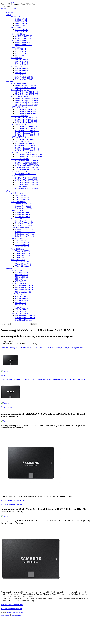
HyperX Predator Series (20, 90)
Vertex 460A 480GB (23, 266)
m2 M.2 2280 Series (18, 40)
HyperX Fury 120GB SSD (25, 86)
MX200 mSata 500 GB (24, 79)
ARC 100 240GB (22, 197)
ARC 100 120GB (22, 195)
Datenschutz (16, 615)
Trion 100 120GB (22, 240)
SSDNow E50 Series (19, 107)
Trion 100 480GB (22, 245)
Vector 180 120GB (22, 251)
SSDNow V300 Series (19, 176)
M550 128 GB (20, 49)
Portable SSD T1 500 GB (25, 318)
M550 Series (15, 47)
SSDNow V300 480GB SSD (26, 184)
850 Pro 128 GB (21, 296)
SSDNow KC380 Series (20, 141)
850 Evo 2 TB (20, 281)
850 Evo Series (16, 270)
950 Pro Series (16, 307)
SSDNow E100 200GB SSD (26, 120)
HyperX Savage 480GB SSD (26, 103)
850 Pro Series (16, 294)
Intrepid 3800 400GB (23, 208)
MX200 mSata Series (19, 75)
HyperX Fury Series (18, 83)
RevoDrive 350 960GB (24, 225)
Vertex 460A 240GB (23, 264)
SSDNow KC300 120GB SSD (27, 129)
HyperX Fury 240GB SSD (25, 88)
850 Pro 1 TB (20, 303)
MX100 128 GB (21, 60)
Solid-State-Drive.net (9, 2)
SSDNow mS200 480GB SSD (27, 169)
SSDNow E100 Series (19, 116)
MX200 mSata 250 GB (24, 77)
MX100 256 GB (21, 62)
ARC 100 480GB (22, 199)
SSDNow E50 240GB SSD (26, 111)
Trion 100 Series (17, 238)
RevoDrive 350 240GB (24, 221)
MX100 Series (16, 58)
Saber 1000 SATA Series (20, 227)
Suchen (4, 324)
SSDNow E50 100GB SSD (26, 109)
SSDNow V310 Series (19, 187)
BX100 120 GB (21, 19)
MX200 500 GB (21, 70)
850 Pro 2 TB (20, 305)
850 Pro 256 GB (21, 298)
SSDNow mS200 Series (20, 159)
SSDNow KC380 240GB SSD (27, 148)
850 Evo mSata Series (19, 283)
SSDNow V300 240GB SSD (26, 182)
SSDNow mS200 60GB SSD (26, 163)
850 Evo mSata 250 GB (24, 288)
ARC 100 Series (17, 193)
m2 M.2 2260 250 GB (23, 36)
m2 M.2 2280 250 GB (23, 43)
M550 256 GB (20, 51)
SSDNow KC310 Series (20, 137)
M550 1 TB (19, 55)
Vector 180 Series (17, 249)
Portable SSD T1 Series (20, 313)
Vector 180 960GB (22, 257)
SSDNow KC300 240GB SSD (27, 133)
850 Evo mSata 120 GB (24, 285)
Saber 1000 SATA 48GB (24, 234)
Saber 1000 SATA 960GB (25, 236)
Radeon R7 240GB (22, 215)
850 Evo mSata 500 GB (24, 290)
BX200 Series (16, 28)
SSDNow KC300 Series (20, 124)
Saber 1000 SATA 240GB (25, 232)
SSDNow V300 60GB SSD (26, 178)
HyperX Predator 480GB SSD (27, 94)
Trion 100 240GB (22, 242)
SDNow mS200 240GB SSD (26, 167)
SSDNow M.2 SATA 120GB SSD (28, 154)
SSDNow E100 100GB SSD (26, 118)
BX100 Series (16, 17)
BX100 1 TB (20, 25)
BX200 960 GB (21, 32)
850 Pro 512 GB (21, 300)
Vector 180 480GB (22, 255)
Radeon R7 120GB (22, 212)
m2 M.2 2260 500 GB (23, 38)
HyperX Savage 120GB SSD (26, 98)
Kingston (9, 81)
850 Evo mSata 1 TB (23, 292)
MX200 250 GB (21, 68)
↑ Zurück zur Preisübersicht (11, 504)
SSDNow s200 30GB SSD (25, 174)
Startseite (9, 12)
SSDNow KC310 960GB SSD (27, 139)
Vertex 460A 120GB (23, 262)
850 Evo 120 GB (21, 273)
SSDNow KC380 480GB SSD (27, 150)
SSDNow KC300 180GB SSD (27, 131)
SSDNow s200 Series (19, 172)
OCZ (8, 191)
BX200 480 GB (21, 30)
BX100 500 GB (21, 23)
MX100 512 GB (21, 64)
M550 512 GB (20, 53)
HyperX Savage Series (19, 96)
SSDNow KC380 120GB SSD (27, 146)
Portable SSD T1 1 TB (24, 320)
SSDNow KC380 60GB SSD (26, 144)
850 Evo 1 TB (20, 279)
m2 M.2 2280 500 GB (23, 45)
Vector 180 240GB (22, 253)
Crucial (8, 15)
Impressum (5, 615)
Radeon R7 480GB (22, 217)
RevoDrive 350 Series (19, 219)
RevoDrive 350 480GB (24, 223)
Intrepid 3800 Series (18, 202)
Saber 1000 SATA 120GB (25, 230)
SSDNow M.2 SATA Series (21, 152)
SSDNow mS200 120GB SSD (27, 165)
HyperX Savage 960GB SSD (26, 105)
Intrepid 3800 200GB (23, 206)
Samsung (9, 268)
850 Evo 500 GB (21, 277)
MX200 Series (16, 66)
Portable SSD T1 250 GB (25, 316)
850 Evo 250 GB (21, 275)
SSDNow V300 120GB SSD (26, 180)
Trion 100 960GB (22, 247)
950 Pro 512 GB (21, 311)
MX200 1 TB (20, 73)
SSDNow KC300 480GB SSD (27, 135)
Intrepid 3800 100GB (23, 204)
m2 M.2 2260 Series (18, 34)
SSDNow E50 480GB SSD (26, 113)
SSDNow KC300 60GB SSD (26, 126)
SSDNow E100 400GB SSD (26, 122)
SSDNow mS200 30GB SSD (26, 161)
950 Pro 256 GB (21, 309)
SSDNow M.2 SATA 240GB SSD (28, 156)
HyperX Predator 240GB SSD (27, 92)
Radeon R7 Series (17, 210)
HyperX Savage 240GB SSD (26, 101)
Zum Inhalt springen (8, 8)
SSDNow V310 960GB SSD (26, 189)
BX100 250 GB (21, 21)
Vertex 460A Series (18, 260)
